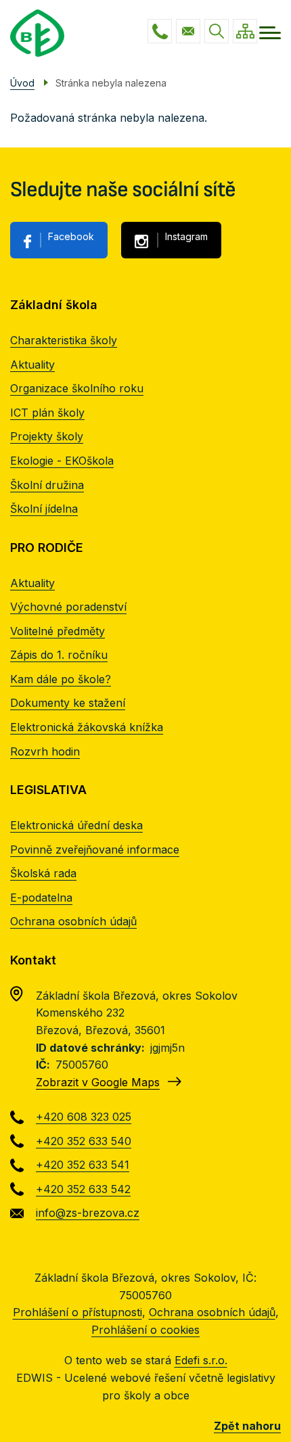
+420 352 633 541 (82, 1164)
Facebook (71, 236)
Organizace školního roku (76, 388)
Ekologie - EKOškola (62, 460)
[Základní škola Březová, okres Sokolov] (37, 33)
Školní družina (47, 485)
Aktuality (32, 364)
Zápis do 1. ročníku (59, 654)
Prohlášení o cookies (145, 1329)
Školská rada (43, 873)
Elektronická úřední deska (76, 825)
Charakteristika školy (63, 340)
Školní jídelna (44, 508)
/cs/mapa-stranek (245, 31)
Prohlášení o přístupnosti (77, 1312)
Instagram (186, 236)
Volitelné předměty (57, 631)
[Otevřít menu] (270, 33)
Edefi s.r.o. (201, 1360)
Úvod (22, 83)
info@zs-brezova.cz (188, 31)
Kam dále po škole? (60, 679)
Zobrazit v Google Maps (98, 1082)
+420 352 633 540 (83, 1141)
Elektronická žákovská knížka (86, 727)
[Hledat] (216, 31)
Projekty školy (46, 436)
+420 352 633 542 (83, 1189)
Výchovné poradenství (68, 606)
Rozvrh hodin (45, 751)
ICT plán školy (47, 412)
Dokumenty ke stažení (67, 703)
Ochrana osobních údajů (73, 921)
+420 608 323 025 (160, 31)
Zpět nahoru (247, 1426)
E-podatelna (41, 897)
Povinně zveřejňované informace (94, 849)
